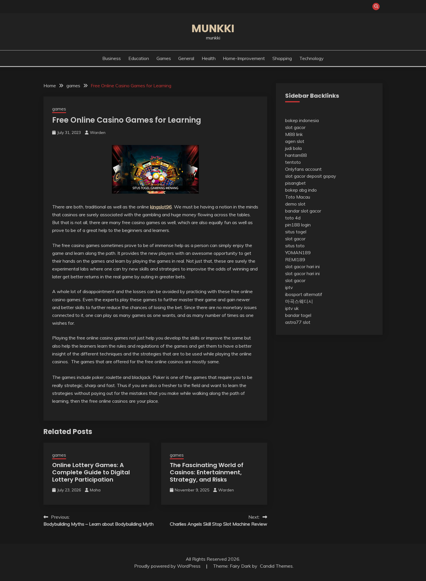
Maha (95, 490)
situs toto (295, 245)
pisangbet (295, 183)
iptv (289, 287)
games (163, 58)
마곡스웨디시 (299, 301)
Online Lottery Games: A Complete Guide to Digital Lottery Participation (91, 472)
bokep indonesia (302, 120)
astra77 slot (297, 322)
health (209, 58)
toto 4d (293, 218)
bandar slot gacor (303, 211)
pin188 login (298, 225)
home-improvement (244, 58)
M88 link (294, 134)
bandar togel (298, 315)
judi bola (293, 148)
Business (111, 58)
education (138, 58)
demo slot (295, 204)
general (186, 58)
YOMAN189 (298, 252)
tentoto (293, 162)
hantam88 (296, 155)
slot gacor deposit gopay (310, 176)
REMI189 (295, 259)
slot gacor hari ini (302, 266)
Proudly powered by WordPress (168, 566)
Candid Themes (276, 566)
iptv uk (292, 308)
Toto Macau (297, 197)
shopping (282, 58)
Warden (97, 132)
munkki (213, 28)
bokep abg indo (301, 190)
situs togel (295, 232)
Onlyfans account (303, 169)
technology (311, 58)
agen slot (294, 141)
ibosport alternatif (303, 294)
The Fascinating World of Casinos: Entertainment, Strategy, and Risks (206, 472)
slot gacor (295, 127)
